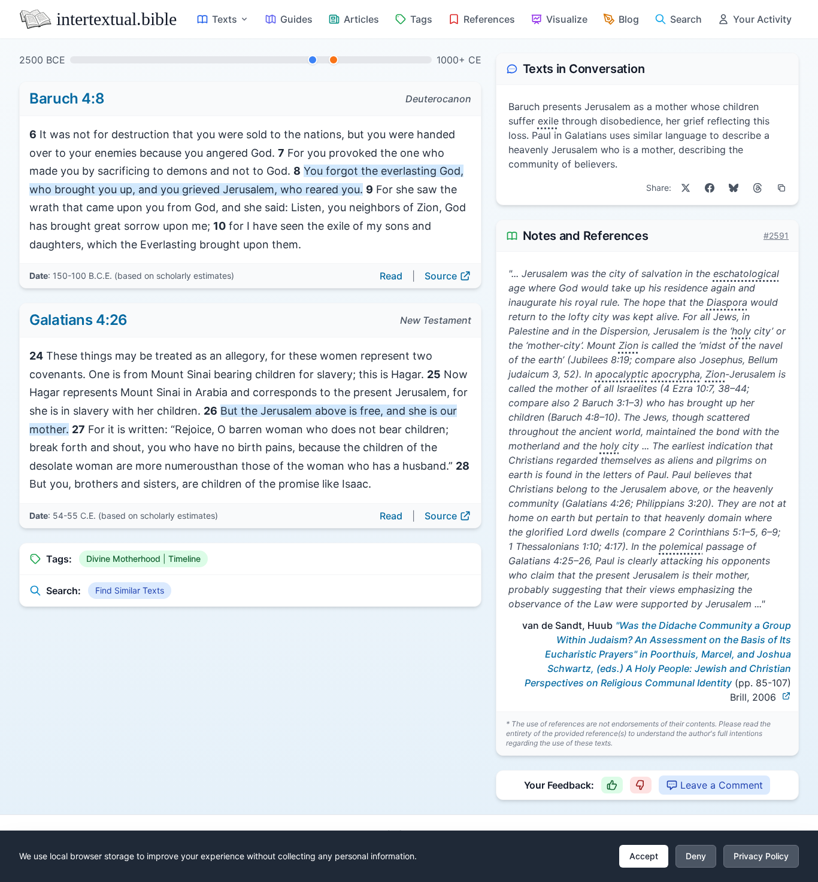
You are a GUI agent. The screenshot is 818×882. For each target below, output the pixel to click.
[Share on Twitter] (685, 187)
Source (441, 276)
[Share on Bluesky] (733, 187)
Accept (643, 856)
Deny (696, 856)
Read (391, 276)
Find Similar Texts (129, 590)
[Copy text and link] (781, 187)
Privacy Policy (761, 856)
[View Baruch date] (312, 60)
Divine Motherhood (123, 558)
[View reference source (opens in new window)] (786, 696)
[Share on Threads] (757, 187)
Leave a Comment (721, 785)
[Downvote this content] (641, 785)
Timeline (184, 558)
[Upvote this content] (612, 785)
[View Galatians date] (333, 60)
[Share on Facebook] (709, 187)
